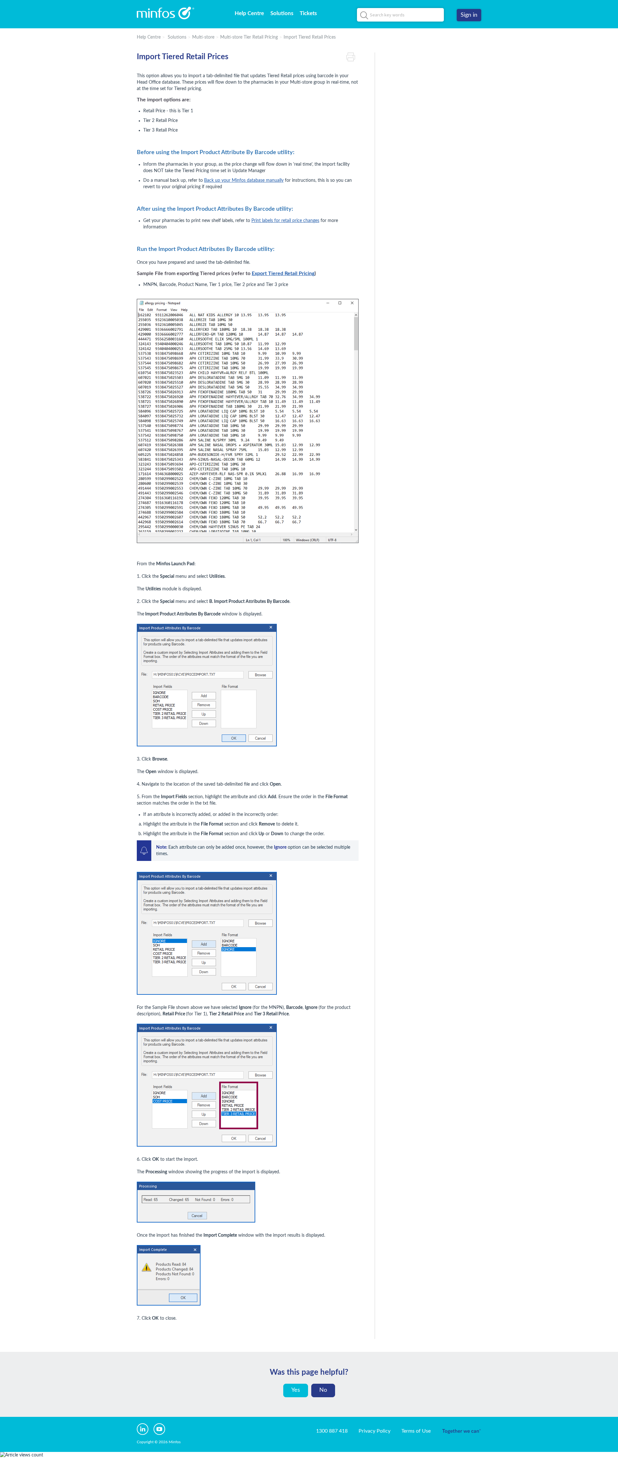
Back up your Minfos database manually (244, 180)
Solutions (281, 13)
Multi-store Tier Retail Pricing (249, 37)
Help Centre (249, 13)
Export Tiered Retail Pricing (283, 273)
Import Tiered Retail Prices (310, 37)
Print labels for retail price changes (285, 220)
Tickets (308, 13)
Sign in (469, 15)
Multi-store (203, 37)
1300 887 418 (332, 1431)
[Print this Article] (352, 57)
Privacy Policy (374, 1431)
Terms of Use (416, 1431)
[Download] (297, 667)
